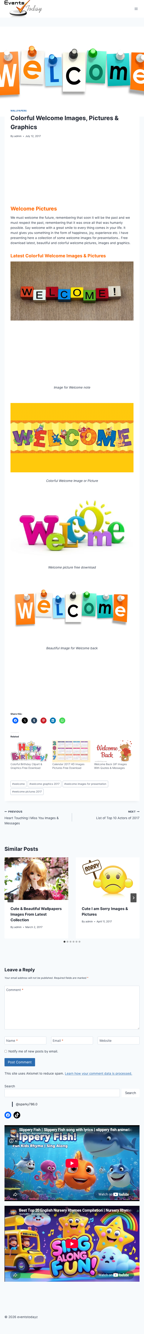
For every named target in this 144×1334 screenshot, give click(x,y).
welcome (18, 783)
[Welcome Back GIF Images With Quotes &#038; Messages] (113, 751)
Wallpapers (18, 110)
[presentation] (36, 878)
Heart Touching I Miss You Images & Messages (31, 817)
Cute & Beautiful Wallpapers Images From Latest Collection (36, 914)
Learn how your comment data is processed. (98, 1073)
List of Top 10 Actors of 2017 (118, 815)
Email (58, 1041)
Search (9, 1086)
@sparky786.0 (27, 1104)
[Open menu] (136, 9)
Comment (14, 990)
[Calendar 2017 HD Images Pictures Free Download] (71, 751)
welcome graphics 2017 (44, 783)
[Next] (133, 897)
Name (12, 1041)
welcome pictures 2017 (27, 791)
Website (105, 1041)
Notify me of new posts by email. (33, 1051)
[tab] (64, 942)
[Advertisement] (72, 170)
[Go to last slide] (11, 897)
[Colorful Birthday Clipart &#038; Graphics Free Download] (29, 751)
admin (18, 136)
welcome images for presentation (85, 783)
